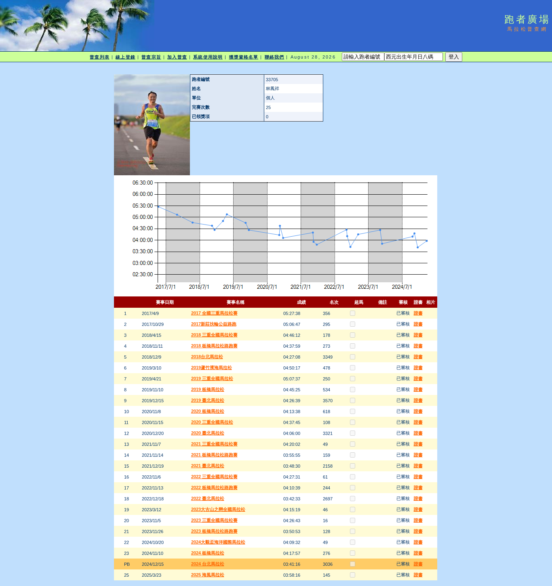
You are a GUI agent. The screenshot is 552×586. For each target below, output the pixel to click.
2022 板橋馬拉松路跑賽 (214, 487)
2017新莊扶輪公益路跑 (213, 323)
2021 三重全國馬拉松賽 (214, 443)
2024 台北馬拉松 (207, 563)
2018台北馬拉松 (207, 356)
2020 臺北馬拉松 (207, 433)
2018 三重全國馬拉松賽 (214, 334)
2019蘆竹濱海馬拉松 (211, 367)
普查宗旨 (151, 57)
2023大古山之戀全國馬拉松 (218, 509)
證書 (418, 313)
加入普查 (177, 57)
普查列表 (99, 57)
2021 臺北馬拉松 (207, 465)
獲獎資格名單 (244, 57)
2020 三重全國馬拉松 (212, 422)
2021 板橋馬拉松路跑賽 (214, 454)
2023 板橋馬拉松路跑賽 (214, 531)
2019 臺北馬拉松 (207, 400)
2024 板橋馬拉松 (207, 552)
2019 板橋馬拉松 (207, 389)
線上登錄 (125, 57)
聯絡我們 (274, 57)
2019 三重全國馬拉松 (212, 378)
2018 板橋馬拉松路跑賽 (214, 345)
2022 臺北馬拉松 (207, 498)
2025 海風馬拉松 (207, 574)
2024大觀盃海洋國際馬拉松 (218, 542)
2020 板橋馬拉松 (207, 411)
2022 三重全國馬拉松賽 (214, 476)
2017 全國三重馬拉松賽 (214, 313)
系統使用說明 (208, 57)
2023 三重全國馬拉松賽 (214, 520)
